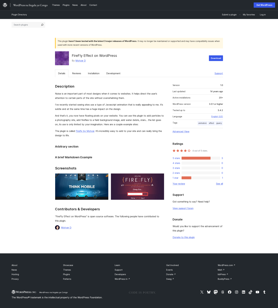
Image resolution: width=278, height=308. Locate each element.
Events (169, 270)
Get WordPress (264, 5)
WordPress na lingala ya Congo (53, 292)
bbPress (223, 274)
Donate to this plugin (184, 237)
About (14, 265)
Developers (120, 274)
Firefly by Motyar (85, 131)
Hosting (15, 274)
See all (219, 183)
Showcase (68, 265)
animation (202, 123)
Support (219, 73)
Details (61, 73)
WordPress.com (226, 265)
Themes (67, 270)
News (14, 270)
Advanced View (181, 131)
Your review (179, 183)
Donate (171, 274)
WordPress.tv (122, 279)
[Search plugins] (42, 25)
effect (211, 123)
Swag (170, 279)
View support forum (183, 208)
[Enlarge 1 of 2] (104, 177)
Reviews (76, 73)
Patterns (67, 279)
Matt (221, 270)
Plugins (66, 274)
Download (216, 58)
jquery (219, 123)
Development (113, 73)
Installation (93, 73)
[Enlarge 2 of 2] (160, 177)
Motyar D (80, 60)
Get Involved (172, 265)
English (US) (217, 116)
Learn (117, 265)
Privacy (15, 279)
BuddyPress (225, 279)
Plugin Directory (19, 14)
